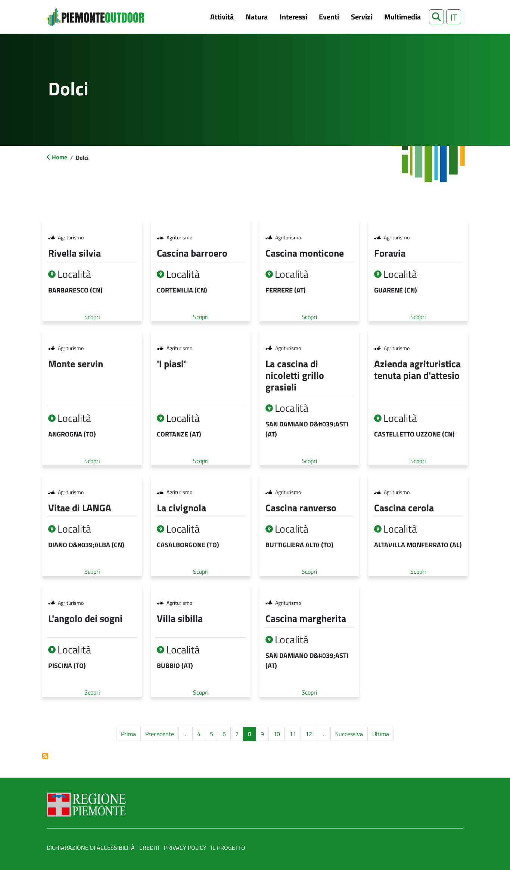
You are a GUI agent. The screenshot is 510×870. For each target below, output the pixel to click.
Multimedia (402, 16)
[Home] (95, 17)
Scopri (92, 316)
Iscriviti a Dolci (45, 756)
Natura (257, 16)
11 (295, 733)
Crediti (149, 847)
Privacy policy (185, 847)
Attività (222, 16)
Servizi (361, 16)
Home (59, 157)
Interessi (293, 16)
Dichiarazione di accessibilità (91, 847)
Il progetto (228, 847)
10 (279, 733)
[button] (436, 16)
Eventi (329, 16)
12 (311, 733)
